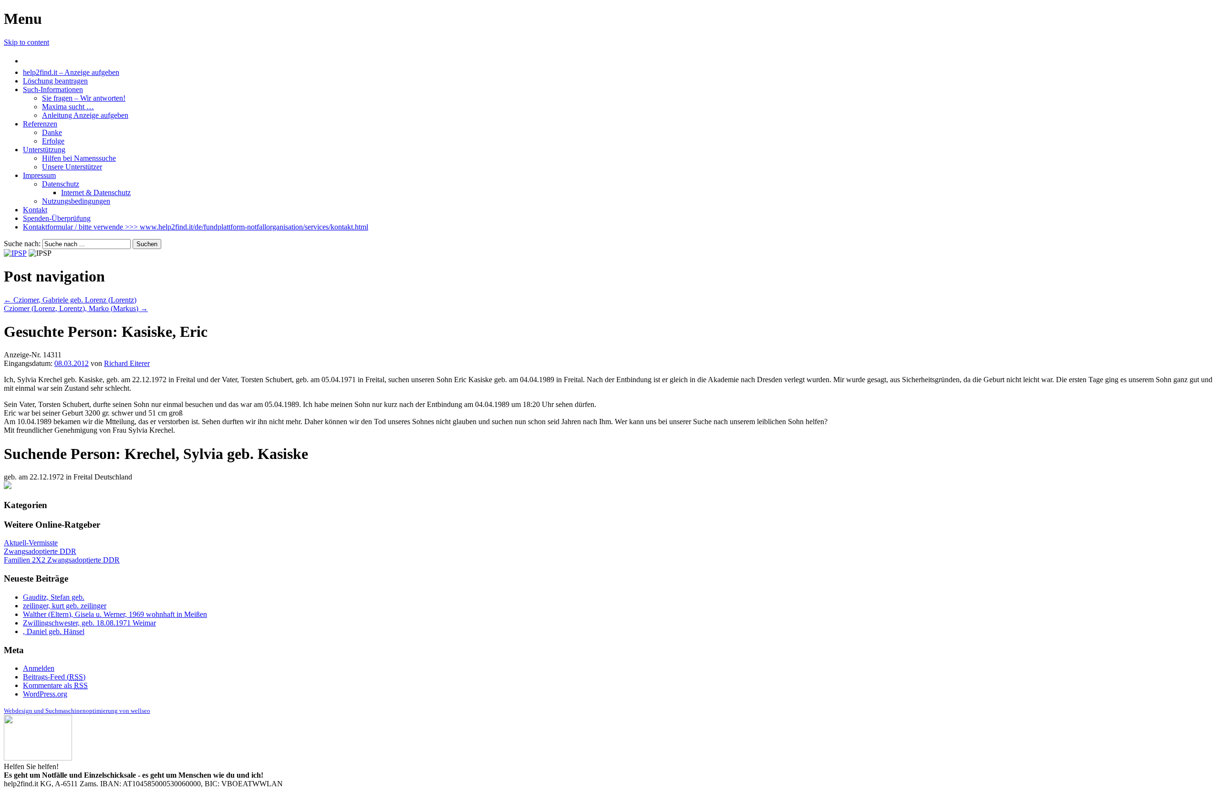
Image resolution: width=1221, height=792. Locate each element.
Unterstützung (44, 150)
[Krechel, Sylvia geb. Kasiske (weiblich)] (7, 486)
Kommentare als (55, 685)
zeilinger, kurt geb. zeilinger (64, 606)
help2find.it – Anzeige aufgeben (71, 72)
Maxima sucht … (68, 107)
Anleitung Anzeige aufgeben (85, 115)
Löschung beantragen (55, 81)
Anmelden (38, 668)
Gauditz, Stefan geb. (53, 597)
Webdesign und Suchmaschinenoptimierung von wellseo (77, 710)
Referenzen (40, 124)
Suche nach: (22, 244)
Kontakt (35, 210)
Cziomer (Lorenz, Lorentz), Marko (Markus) (76, 308)
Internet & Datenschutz (96, 192)
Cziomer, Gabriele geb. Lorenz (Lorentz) (70, 300)
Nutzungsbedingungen (76, 201)
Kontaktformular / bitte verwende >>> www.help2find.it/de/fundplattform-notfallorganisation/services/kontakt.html (195, 227)
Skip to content (26, 42)
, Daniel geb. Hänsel (53, 631)
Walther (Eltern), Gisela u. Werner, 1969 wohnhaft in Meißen (115, 614)
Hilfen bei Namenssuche (79, 158)
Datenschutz (60, 184)
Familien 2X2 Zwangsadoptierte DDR (62, 560)
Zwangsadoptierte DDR (40, 551)
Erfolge (53, 141)
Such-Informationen (53, 89)
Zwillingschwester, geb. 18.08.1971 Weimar (89, 623)
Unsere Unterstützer (72, 167)
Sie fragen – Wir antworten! (83, 98)
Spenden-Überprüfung (57, 218)
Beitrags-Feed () (54, 677)
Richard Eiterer (127, 363)
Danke (52, 132)
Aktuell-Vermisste (31, 543)
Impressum (39, 175)
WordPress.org (45, 694)
